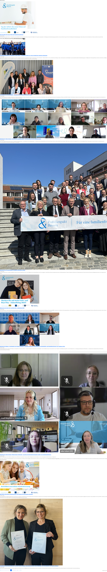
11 (15, 570)
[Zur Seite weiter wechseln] (19, 570)
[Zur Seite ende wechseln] (21, 570)
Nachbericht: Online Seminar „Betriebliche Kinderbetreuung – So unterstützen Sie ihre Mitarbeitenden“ (20, 138)
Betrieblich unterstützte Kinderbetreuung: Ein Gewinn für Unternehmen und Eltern (16, 494)
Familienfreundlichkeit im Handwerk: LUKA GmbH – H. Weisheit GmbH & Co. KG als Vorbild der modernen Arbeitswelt (23, 55)
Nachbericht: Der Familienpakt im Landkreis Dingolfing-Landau (12, 270)
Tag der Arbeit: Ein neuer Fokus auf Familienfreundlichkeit (11, 34)
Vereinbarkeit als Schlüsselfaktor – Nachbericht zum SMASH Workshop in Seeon (16, 94)
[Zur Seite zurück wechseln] (2, 570)
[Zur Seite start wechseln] (1, 570)
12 (17, 570)
